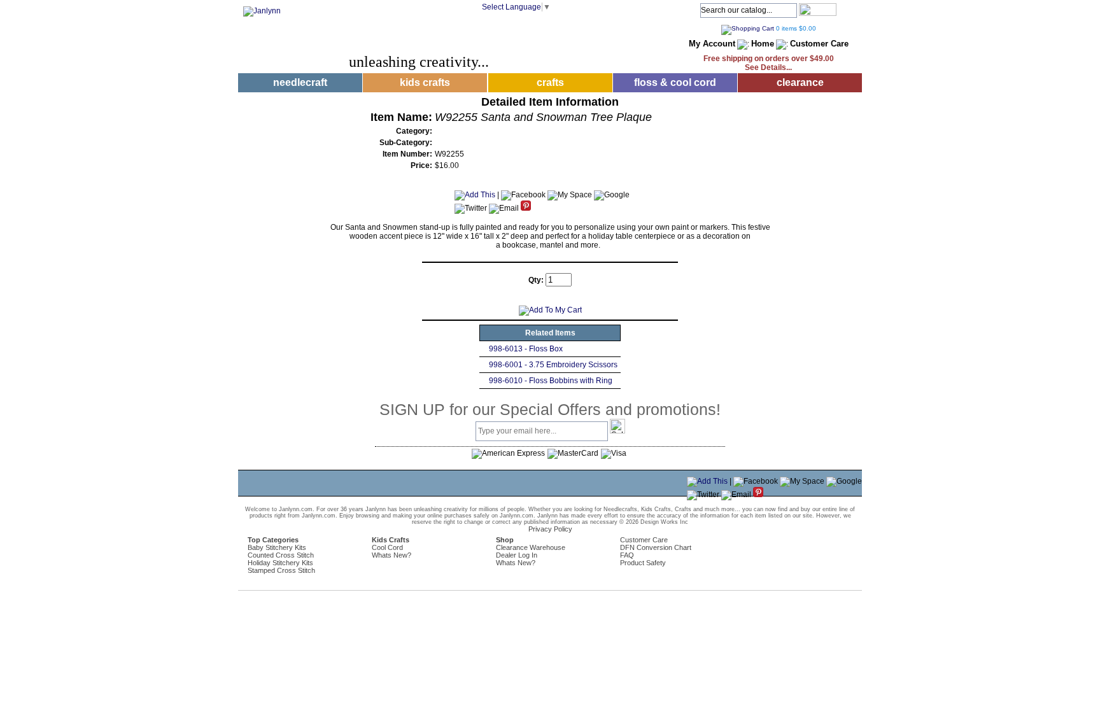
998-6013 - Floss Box (526, 348)
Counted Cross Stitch (281, 555)
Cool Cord (387, 547)
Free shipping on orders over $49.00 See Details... (768, 63)
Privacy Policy (550, 529)
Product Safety (643, 563)
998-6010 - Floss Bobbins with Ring (550, 380)
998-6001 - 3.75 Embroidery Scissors (553, 364)
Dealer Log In (516, 555)
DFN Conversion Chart (655, 547)
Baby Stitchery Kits (277, 547)
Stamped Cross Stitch (281, 570)
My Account (712, 43)
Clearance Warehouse (530, 547)
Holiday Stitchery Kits (280, 563)
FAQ (627, 555)
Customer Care (819, 43)
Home (762, 43)
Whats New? (391, 555)
